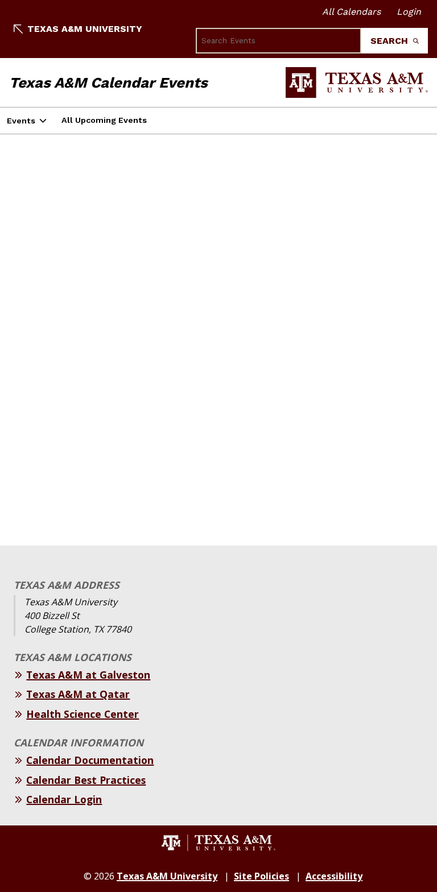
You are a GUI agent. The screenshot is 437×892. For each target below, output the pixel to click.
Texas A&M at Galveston (88, 675)
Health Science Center (82, 714)
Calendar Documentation (90, 760)
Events (21, 120)
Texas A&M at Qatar (78, 694)
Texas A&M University (84, 28)
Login (409, 11)
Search (390, 40)
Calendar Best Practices (86, 780)
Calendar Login (64, 799)
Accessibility (334, 876)
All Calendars (351, 11)
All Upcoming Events (104, 120)
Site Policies (261, 876)
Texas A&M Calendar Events (108, 82)
